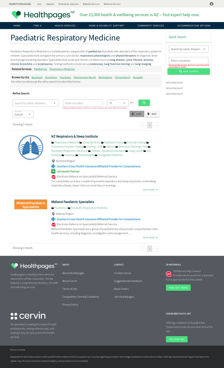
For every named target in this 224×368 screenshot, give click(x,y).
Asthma (110, 146)
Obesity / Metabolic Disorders (108, 150)
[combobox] (36, 103)
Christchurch (122, 77)
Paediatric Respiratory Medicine (89, 207)
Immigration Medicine (109, 155)
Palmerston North (85, 77)
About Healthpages (73, 273)
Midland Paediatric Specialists (72, 202)
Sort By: (18, 111)
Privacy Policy (70, 304)
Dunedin (138, 77)
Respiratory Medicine (62, 69)
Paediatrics (40, 69)
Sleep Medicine (91, 142)
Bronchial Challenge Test (133, 146)
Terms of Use (69, 288)
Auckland (36, 77)
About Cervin (69, 281)
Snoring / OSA (94, 146)
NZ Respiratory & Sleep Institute (74, 136)
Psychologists (86, 155)
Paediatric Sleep (114, 142)
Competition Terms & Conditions (80, 296)
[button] (23, 114)
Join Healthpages (124, 296)
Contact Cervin (122, 273)
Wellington (105, 77)
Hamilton (51, 77)
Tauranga (65, 77)
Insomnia (69, 155)
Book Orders (121, 288)
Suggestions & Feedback (128, 281)
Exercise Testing (136, 142)
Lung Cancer (135, 150)
